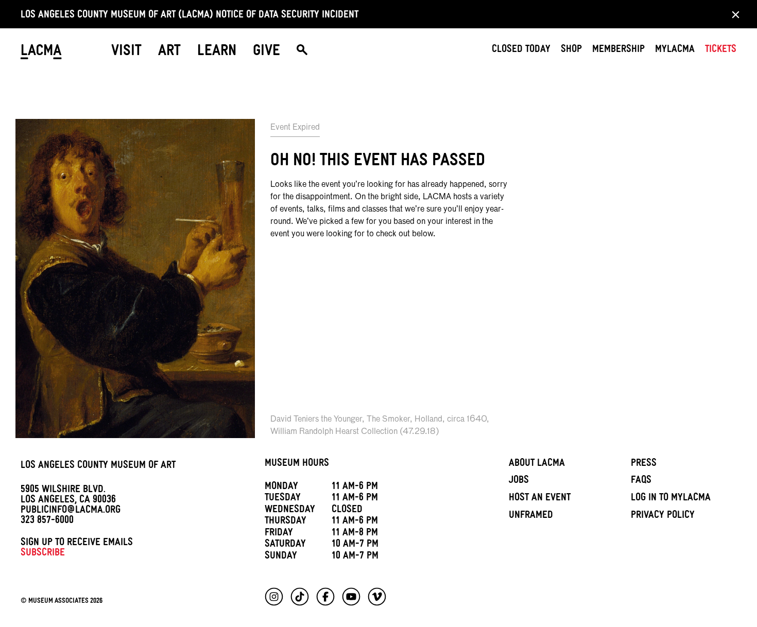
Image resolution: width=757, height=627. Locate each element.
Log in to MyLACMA (671, 498)
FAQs (641, 481)
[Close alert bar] (732, 14)
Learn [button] (216, 52)
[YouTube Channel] (351, 596)
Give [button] (266, 52)
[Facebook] (325, 596)
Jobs (519, 481)
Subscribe (43, 554)
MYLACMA (675, 50)
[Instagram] (274, 596)
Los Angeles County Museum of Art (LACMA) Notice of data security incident (189, 16)
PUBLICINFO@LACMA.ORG (71, 511)
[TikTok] (299, 596)
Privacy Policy (663, 516)
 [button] (302, 52)
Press (644, 464)
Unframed (531, 516)
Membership (618, 50)
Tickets (720, 50)
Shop (571, 50)
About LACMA (537, 464)
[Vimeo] (377, 596)
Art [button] (169, 52)
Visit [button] (126, 52)
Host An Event (540, 498)
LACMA (41, 52)
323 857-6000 (47, 521)
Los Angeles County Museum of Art (98, 466)
